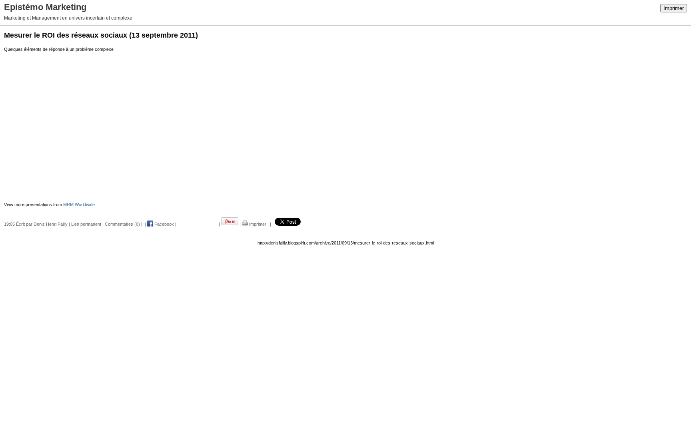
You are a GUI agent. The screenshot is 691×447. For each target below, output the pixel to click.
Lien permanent (86, 224)
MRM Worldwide (79, 204)
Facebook (163, 224)
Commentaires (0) (122, 224)
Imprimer (673, 8)
